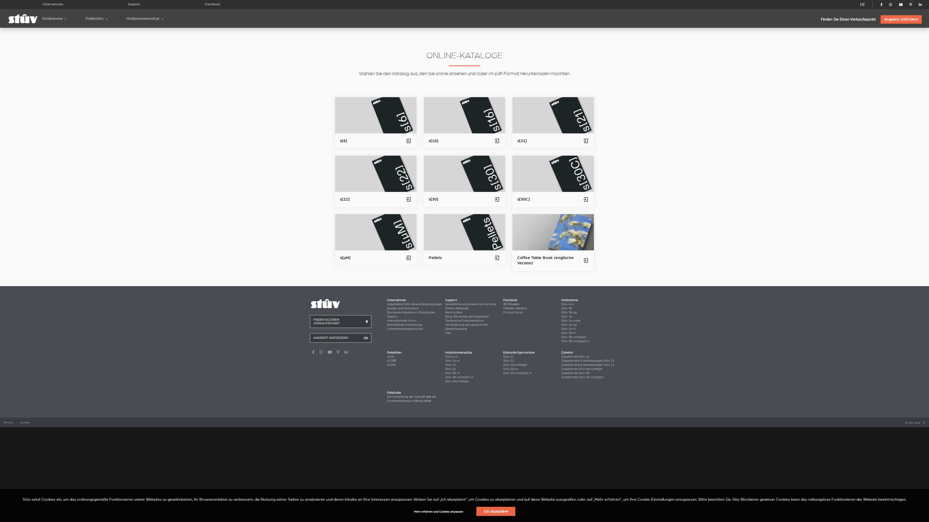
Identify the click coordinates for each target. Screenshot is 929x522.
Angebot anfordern (901, 19)
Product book (513, 312)
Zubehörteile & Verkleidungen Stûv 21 (587, 360)
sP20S (391, 365)
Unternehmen (52, 4)
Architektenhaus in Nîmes (409, 401)
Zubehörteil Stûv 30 (575, 373)
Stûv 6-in (451, 356)
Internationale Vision (401, 320)
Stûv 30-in (452, 373)
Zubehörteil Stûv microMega (581, 369)
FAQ (448, 333)
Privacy (8, 422)
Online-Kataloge (457, 308)
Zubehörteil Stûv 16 (575, 356)
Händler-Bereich (515, 308)
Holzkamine (52, 18)
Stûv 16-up (569, 324)
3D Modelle (511, 304)
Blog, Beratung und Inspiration (467, 316)
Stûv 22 (450, 369)
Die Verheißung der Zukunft (411, 397)
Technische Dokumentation (464, 320)
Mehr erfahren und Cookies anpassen (438, 511)
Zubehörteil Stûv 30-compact (582, 377)
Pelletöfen (95, 18)
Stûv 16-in (452, 360)
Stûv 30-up (569, 312)
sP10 (390, 356)
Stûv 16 (566, 316)
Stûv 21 (450, 365)
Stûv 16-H (568, 329)
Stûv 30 (566, 308)
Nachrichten (454, 312)
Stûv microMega (457, 381)
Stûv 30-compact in (459, 377)
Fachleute (212, 4)
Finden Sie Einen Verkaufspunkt (848, 19)
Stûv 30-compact (573, 337)
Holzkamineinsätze (143, 18)
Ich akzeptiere (496, 511)
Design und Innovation (403, 308)
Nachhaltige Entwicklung (404, 324)
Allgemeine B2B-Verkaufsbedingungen (414, 304)
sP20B (391, 360)
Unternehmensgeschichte (405, 329)
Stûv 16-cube (570, 320)
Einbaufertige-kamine (519, 352)
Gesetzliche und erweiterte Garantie (470, 304)
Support (134, 4)
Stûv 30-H (568, 333)
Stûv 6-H (567, 304)
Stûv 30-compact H (575, 341)
